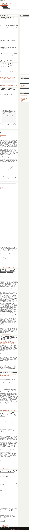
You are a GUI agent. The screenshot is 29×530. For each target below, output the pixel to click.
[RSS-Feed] (1, 5)
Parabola (15, 529)
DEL (15, 20)
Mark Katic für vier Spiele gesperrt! (7, 131)
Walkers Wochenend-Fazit (13, 186)
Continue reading (12, 368)
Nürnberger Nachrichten (13, 85)
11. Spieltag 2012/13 (11, 267)
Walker (3, 20)
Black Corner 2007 (24, 85)
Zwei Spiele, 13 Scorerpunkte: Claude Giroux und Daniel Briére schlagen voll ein (8, 271)
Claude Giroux (4, 334)
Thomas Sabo (2, 86)
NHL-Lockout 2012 (4, 92)
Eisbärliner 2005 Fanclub (24, 86)
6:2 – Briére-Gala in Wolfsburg (8, 372)
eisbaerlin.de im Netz (24, 95)
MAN (3, 22)
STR (15, 22)
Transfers (13, 92)
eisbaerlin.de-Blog (6, 3)
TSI (16, 22)
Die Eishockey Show (24, 98)
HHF (3, 21)
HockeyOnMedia (6, 21)
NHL (0, 92)
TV (0, 23)
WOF (2, 187)
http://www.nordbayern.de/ (6, 83)
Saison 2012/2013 (8, 22)
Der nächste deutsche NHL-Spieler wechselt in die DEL (7, 89)
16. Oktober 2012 (6, 134)
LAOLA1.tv (1, 22)
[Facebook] (6, 5)
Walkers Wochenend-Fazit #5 (8, 183)
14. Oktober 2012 (6, 341)
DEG (16, 341)
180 (5, 526)
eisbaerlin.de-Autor (4, 68)
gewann (13, 348)
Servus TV (13, 22)
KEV (15, 21)
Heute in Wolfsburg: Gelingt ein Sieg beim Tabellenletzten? (8, 471)
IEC (17, 185)
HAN (2, 21)
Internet (12, 21)
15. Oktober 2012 (6, 185)
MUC (5, 22)
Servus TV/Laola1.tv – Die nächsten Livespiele (7, 18)
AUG (14, 20)
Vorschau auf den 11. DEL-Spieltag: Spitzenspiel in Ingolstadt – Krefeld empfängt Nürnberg (8, 414)
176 (1, 526)
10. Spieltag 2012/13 (5, 267)
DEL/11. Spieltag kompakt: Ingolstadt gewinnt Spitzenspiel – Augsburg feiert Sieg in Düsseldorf (8, 338)
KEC (13, 21)
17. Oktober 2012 (6, 20)
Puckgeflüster (23, 101)
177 (2, 526)
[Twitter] (3, 5)
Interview (3, 85)
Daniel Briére (8, 334)
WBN (1, 23)
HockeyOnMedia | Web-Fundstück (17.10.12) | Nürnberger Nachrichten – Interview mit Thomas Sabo (7, 65)
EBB (0, 21)
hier (0, 460)
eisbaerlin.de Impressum (25, 91)
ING (9, 21)
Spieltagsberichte (5, 343)
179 (4, 526)
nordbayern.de (7, 85)
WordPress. (18, 529)
